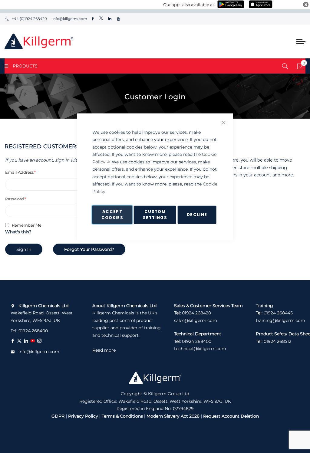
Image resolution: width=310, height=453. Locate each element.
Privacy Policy (83, 416)
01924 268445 (278, 313)
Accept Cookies (112, 215)
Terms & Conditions (122, 416)
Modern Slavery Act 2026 (173, 416)
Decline (197, 215)
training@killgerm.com (280, 320)
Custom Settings (155, 215)
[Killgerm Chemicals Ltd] (39, 41)
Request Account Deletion (231, 416)
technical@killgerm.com (200, 348)
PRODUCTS (25, 66)
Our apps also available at (188, 4)
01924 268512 (277, 341)
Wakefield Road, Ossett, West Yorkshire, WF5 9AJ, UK (42, 313)
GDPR (57, 416)
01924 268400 (33, 330)
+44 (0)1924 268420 (29, 18)
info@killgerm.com (69, 18)
